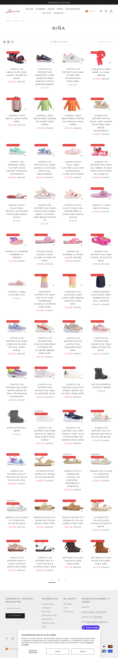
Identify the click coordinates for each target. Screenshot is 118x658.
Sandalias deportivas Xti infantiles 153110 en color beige (101, 432)
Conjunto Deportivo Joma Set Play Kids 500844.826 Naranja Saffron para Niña (45, 299)
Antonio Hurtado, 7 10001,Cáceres (94, 612)
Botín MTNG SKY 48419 (17, 429)
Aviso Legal (46, 612)
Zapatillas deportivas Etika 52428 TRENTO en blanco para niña (73, 389)
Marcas (58, 13)
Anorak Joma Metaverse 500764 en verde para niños (45, 120)
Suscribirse (15, 616)
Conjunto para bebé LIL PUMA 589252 (101, 72)
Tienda (15, 21)
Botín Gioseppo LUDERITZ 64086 (101, 386)
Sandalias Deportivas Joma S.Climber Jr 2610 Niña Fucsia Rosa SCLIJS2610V (101, 168)
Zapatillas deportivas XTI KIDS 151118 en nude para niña (16, 562)
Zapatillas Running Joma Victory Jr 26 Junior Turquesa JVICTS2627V (16, 168)
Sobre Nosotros (47, 619)
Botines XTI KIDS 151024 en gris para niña (73, 561)
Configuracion (68, 612)
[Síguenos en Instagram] (13, 638)
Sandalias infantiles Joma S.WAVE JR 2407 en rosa (16, 73)
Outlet (47, 13)
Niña (22, 21)
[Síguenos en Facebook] (7, 638)
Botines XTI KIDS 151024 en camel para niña (101, 561)
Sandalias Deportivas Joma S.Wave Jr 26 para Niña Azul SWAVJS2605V (45, 168)
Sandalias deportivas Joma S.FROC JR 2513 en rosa (101, 256)
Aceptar (58, 651)
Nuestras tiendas (48, 604)
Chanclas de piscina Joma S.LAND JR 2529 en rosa (45, 256)
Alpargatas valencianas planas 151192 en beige (101, 522)
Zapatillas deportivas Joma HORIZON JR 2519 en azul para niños (16, 344)
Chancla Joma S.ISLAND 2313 (17, 293)
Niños (51, 9)
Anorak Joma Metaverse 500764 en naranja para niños (73, 120)
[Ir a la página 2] (65, 580)
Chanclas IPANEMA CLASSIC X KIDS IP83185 (73, 254)
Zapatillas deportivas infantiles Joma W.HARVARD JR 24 (45, 389)
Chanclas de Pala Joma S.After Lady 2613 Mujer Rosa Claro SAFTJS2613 (73, 168)
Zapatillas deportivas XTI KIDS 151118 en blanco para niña (45, 562)
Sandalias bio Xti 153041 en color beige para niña (45, 520)
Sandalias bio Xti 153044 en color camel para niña (73, 520)
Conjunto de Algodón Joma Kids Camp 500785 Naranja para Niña (73, 298)
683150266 (98, 617)
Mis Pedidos (67, 604)
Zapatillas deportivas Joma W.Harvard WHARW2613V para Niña (73, 75)
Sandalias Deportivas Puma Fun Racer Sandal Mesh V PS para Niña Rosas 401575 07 (45, 212)
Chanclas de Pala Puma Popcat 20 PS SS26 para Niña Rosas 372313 (17, 211)
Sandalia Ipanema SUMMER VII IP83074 (17, 254)
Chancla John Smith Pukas (101, 206)
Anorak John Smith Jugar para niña (17, 118)
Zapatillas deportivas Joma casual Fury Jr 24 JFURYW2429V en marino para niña (73, 434)
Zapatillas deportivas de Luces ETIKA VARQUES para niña (73, 344)
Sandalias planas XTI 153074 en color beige (101, 474)
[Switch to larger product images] (4, 42)
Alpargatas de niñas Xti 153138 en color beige (45, 474)
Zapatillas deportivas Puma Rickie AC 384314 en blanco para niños (45, 434)
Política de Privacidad (49, 615)
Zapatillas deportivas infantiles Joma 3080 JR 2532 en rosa (101, 344)
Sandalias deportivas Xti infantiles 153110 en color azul (16, 475)
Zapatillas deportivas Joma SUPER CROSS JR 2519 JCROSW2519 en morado (16, 390)
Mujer (29, 9)
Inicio (8, 21)
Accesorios (72, 9)
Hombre (40, 9)
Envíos (44, 627)
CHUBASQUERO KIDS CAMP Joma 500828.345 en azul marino (101, 296)
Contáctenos (46, 608)
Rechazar (83, 651)
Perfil (65, 608)
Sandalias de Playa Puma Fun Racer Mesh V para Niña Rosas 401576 (73, 211)
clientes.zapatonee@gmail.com (97, 622)
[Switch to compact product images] (12, 42)
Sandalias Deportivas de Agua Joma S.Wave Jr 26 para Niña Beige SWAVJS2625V (101, 123)
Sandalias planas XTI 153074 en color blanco (17, 520)
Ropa (60, 9)
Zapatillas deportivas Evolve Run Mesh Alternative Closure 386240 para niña (44, 345)
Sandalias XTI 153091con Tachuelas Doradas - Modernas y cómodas (73, 478)
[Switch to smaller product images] (8, 42)
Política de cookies (48, 623)
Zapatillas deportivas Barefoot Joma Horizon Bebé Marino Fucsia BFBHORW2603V (45, 76)
